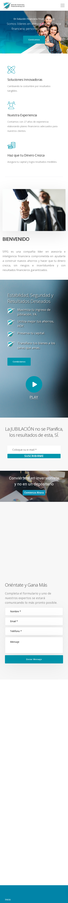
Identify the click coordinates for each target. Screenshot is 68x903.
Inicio (8, 899)
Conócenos (34, 39)
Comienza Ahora (34, 492)
